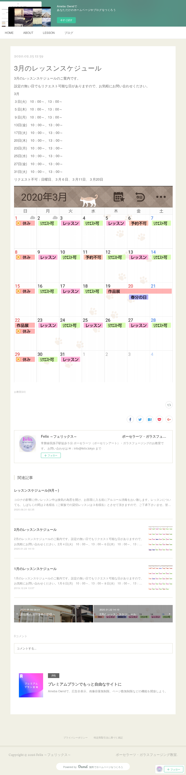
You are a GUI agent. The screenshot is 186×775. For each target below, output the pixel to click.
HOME (9, 32)
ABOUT (28, 32)
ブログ (68, 32)
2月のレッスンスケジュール (35, 529)
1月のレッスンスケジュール (35, 568)
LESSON (49, 32)
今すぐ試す (66, 20)
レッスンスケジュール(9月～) (36, 490)
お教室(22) (20, 391)
